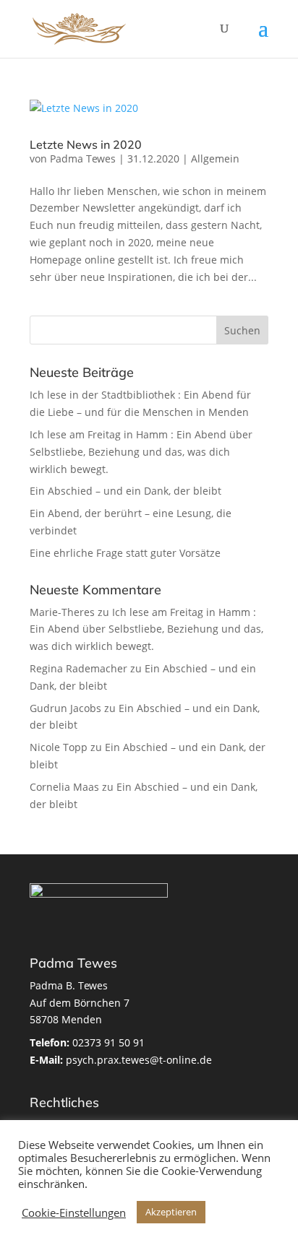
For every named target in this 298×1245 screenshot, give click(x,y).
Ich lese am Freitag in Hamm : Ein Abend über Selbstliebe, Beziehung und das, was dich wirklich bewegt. (141, 452)
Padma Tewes (83, 158)
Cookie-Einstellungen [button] (74, 1212)
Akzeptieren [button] (171, 1211)
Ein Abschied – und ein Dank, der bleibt (125, 491)
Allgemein (215, 158)
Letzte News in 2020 (86, 144)
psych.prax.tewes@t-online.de (121, 1060)
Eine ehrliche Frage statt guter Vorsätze (125, 553)
